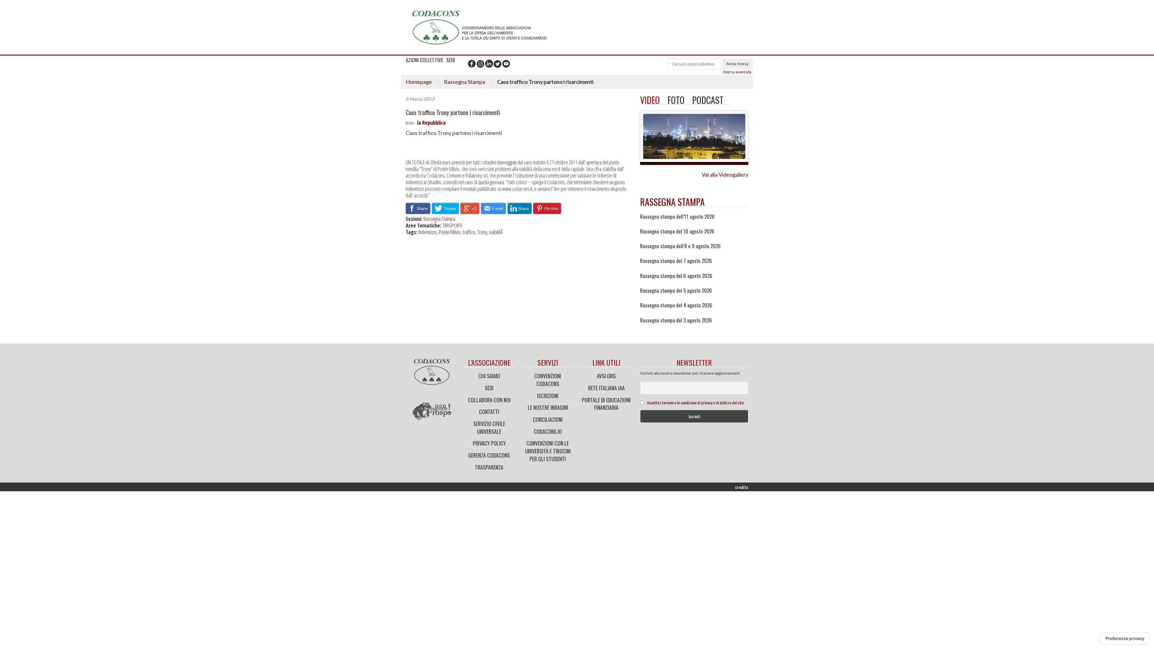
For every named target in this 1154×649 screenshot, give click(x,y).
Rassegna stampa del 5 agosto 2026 (676, 290)
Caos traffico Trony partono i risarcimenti (453, 112)
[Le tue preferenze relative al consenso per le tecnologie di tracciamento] (1125, 638)
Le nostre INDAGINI (548, 407)
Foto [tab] (676, 100)
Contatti (489, 412)
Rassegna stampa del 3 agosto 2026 (676, 320)
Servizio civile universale (489, 427)
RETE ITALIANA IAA (606, 388)
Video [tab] (650, 100)
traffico (469, 232)
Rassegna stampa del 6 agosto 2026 (676, 275)
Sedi (489, 388)
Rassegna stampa (672, 202)
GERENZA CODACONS (489, 455)
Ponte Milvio (450, 232)
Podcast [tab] (707, 100)
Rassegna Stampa (464, 81)
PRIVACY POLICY (489, 443)
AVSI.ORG (606, 376)
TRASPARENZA (489, 467)
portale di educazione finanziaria (606, 404)
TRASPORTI (452, 225)
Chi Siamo (489, 376)
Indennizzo (427, 232)
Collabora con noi (489, 400)
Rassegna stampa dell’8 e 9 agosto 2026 (680, 246)
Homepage (419, 81)
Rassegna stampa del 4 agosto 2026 (676, 305)
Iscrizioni (547, 396)
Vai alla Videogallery (725, 174)
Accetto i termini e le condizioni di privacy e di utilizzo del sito (695, 402)
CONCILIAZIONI (548, 419)
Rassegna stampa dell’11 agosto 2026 (677, 216)
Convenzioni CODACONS (547, 380)
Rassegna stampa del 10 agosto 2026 (677, 231)
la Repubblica (431, 122)
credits (741, 487)
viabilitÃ (496, 232)
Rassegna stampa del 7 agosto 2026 (676, 260)
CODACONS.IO (548, 431)
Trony (482, 232)
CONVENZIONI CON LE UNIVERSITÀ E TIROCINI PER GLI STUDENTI (548, 450)
